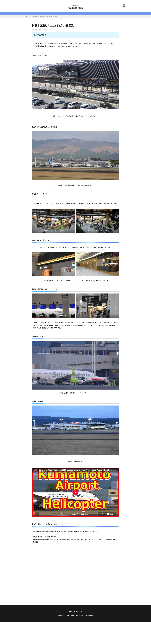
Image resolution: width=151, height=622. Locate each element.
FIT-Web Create (73, 615)
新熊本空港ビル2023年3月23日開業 (48, 16)
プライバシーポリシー (75, 611)
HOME (28, 16)
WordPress (89, 615)
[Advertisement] (75, 573)
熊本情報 (35, 16)
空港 (48, 30)
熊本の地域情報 (43, 30)
